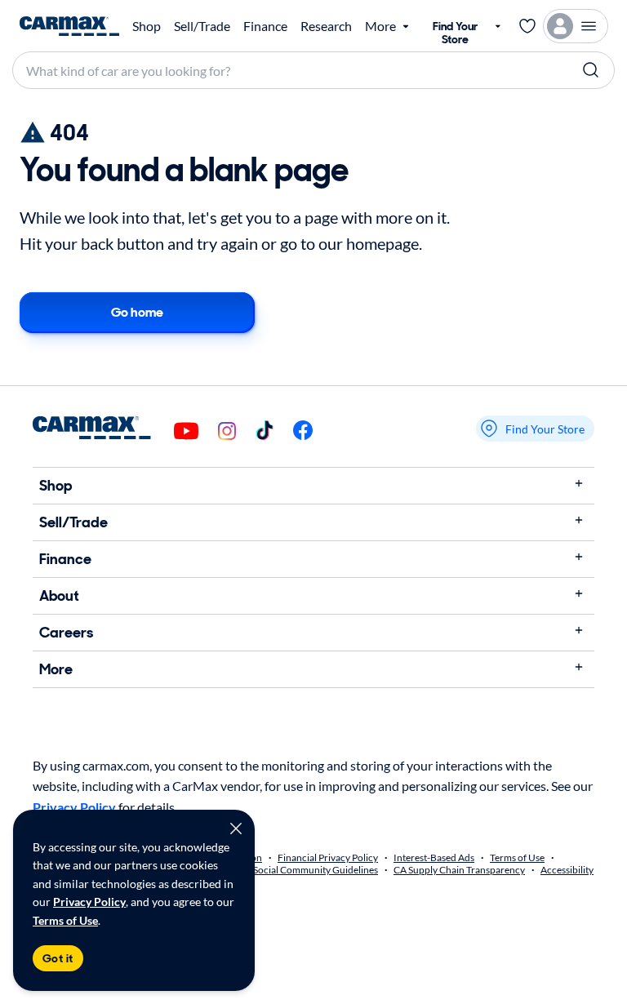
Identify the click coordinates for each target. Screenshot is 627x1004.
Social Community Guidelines (315, 870)
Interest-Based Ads (434, 857)
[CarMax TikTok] (264, 431)
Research (326, 26)
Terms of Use (65, 920)
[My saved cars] (527, 26)
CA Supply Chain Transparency (459, 870)
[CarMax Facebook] (303, 431)
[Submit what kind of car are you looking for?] (591, 70)
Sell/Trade (202, 26)
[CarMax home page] (69, 26)
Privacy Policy (89, 901)
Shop (146, 26)
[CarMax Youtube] (186, 432)
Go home (137, 312)
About (59, 596)
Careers (66, 632)
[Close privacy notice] (236, 828)
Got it (57, 958)
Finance (265, 26)
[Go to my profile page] (575, 26)
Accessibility (567, 870)
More (56, 669)
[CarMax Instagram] (227, 432)
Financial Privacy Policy (328, 857)
